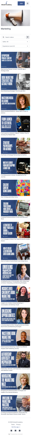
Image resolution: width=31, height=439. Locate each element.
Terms (13, 424)
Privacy (18, 424)
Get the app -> (16, 427)
